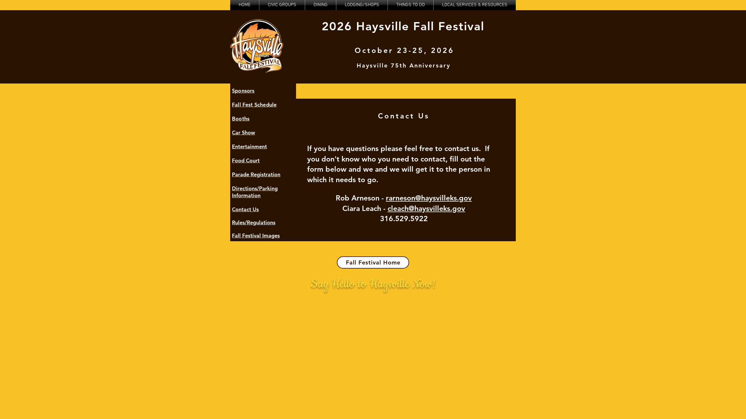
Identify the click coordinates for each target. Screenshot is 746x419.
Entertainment (249, 146)
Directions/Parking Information (255, 192)
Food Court (246, 160)
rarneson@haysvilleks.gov (429, 197)
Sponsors (243, 90)
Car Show (243, 132)
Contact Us (245, 209)
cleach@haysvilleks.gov (426, 208)
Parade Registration (256, 174)
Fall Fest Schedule (254, 104)
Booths (240, 118)
